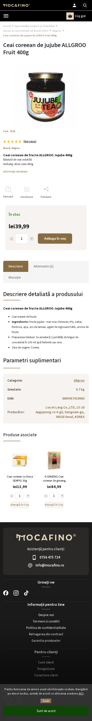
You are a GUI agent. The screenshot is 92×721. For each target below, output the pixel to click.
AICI (81, 694)
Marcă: (11, 148)
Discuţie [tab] (15, 277)
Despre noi (46, 615)
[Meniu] (6, 16)
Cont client (46, 662)
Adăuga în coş (55, 238)
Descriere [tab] (16, 266)
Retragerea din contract (46, 634)
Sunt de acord (46, 711)
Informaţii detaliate (15, 172)
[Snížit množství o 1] (11, 496)
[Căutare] (85, 5)
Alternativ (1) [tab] (43, 266)
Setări (46, 701)
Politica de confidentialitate (46, 627)
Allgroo (79, 380)
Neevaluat (30, 141)
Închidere (73, 204)
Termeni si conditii (46, 621)
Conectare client (46, 675)
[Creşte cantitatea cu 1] (32, 239)
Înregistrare (46, 668)
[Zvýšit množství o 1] (28, 496)
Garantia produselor (46, 640)
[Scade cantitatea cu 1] (11, 239)
